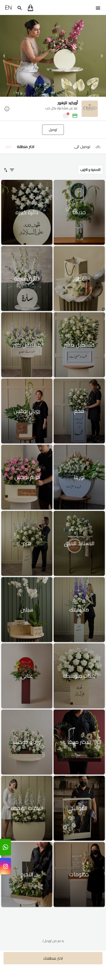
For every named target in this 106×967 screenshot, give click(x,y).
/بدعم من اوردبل (53, 941)
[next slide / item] (102, 56)
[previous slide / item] (4, 56)
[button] (53, 109)
